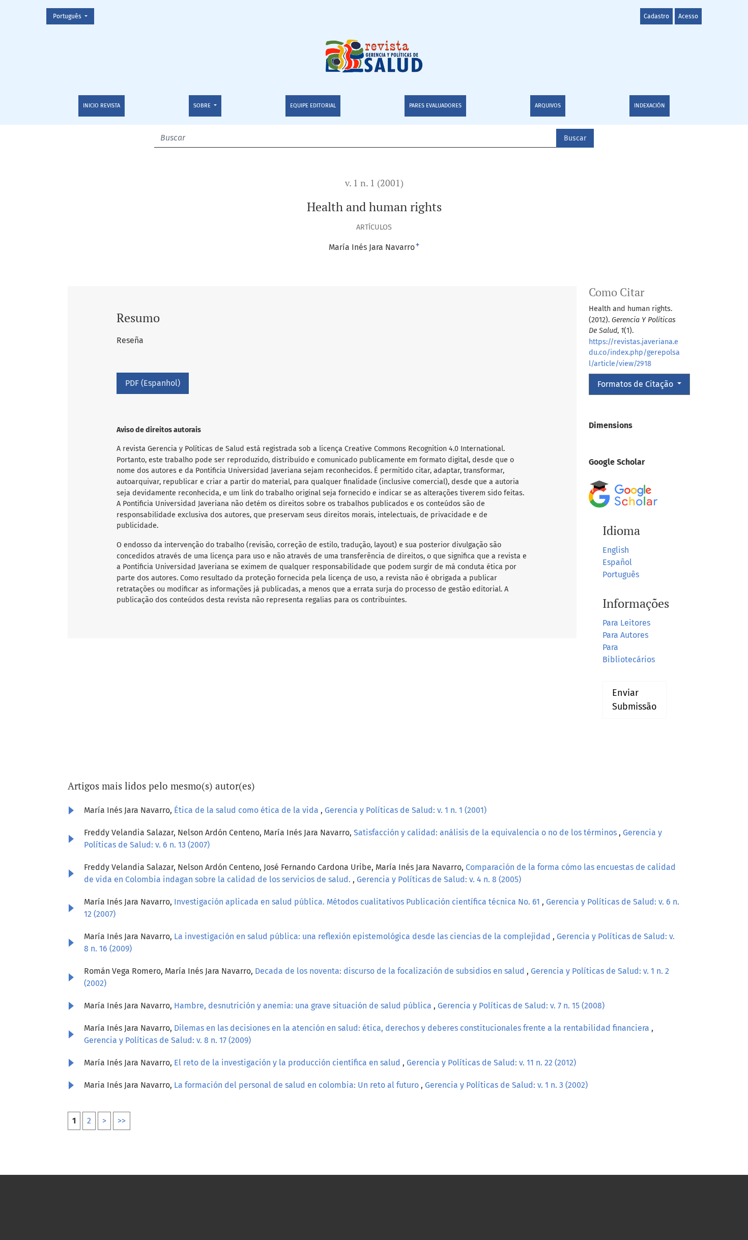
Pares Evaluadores (435, 105)
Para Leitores (626, 623)
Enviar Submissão (634, 699)
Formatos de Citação (636, 384)
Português (73, 16)
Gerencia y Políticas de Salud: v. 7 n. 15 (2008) (521, 1005)
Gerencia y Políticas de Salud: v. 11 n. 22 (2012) (491, 1062)
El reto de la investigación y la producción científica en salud (288, 1062)
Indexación (649, 105)
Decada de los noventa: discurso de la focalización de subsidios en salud (391, 971)
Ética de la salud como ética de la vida (247, 810)
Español (617, 562)
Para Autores (625, 635)
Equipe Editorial (313, 105)
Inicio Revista (101, 105)
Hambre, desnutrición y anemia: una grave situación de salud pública (304, 1005)
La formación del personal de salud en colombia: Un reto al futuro (297, 1085)
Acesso (688, 16)
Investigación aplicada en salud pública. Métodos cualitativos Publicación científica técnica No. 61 (358, 902)
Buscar (575, 138)
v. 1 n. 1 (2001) (374, 183)
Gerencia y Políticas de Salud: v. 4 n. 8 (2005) (439, 879)
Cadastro (656, 16)
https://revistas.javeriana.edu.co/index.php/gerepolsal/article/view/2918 (634, 352)
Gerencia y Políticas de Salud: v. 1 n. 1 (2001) (405, 810)
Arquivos (548, 105)
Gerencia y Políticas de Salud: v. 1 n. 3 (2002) (506, 1085)
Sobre (202, 105)
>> (122, 1120)
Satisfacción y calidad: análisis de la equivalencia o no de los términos (486, 832)
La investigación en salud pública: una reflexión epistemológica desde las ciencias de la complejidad (363, 936)
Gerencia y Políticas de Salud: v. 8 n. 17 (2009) (167, 1040)
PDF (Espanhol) (152, 383)
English (615, 550)
